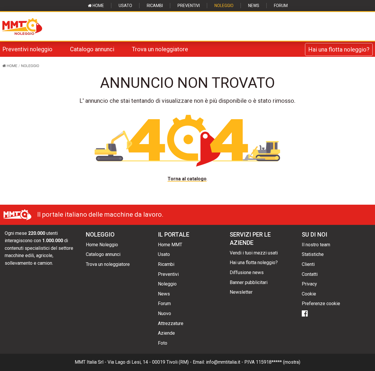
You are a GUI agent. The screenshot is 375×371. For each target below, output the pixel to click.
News (253, 5)
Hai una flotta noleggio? (338, 49)
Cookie (309, 294)
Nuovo (164, 313)
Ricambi (155, 5)
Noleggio (223, 5)
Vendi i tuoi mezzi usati (254, 253)
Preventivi (189, 5)
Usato (125, 5)
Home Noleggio (102, 244)
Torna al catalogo (187, 179)
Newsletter (241, 292)
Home (98, 5)
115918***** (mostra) (278, 362)
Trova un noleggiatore (160, 49)
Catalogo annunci (92, 49)
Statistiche (313, 254)
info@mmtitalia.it (223, 362)
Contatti (310, 274)
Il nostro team (316, 244)
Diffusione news (247, 272)
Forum (281, 5)
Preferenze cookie (321, 303)
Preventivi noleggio (27, 49)
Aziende (166, 333)
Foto (162, 343)
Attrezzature (170, 323)
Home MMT (170, 244)
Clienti (308, 264)
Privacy (309, 284)
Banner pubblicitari (248, 282)
